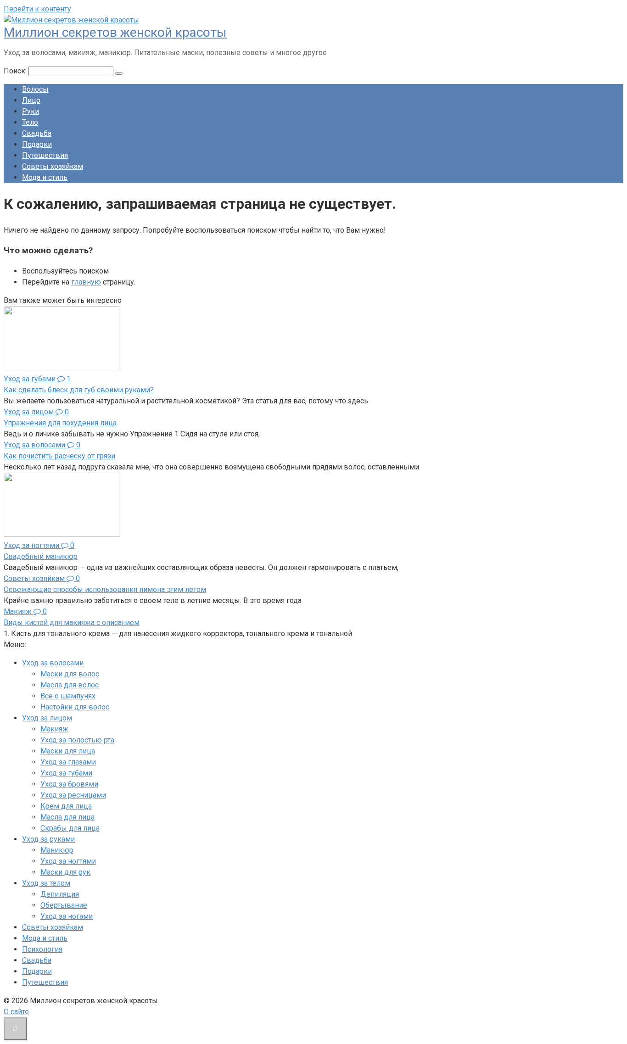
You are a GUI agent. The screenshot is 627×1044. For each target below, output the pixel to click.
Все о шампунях (67, 696)
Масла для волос (69, 685)
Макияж (54, 729)
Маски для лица (67, 751)
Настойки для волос (74, 707)
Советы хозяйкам (52, 166)
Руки (30, 111)
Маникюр (56, 850)
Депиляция (59, 894)
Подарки (37, 144)
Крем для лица (66, 806)
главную (86, 282)
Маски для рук (65, 872)
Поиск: (16, 71)
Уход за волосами (53, 663)
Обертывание (63, 905)
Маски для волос (69, 674)
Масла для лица (67, 817)
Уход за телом (46, 883)
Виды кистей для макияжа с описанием (72, 622)
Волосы (35, 89)
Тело (30, 122)
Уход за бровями (69, 784)
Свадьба (36, 133)
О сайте (16, 1011)
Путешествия (45, 155)
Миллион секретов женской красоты (115, 32)
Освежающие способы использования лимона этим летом (105, 589)
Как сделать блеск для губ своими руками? (79, 389)
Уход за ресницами (73, 795)
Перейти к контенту (37, 9)
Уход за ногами (66, 916)
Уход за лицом (47, 718)
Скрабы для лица (70, 828)
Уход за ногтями (68, 861)
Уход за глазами (68, 762)
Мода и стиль (44, 177)
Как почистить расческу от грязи (59, 456)
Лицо (31, 100)
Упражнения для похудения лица (60, 423)
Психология (42, 949)
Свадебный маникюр (41, 556)
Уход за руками (48, 839)
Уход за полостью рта (77, 740)
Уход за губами (66, 773)
